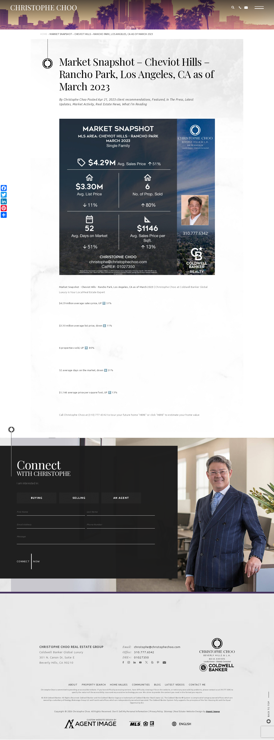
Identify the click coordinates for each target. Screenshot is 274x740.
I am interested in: (28, 483)
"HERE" (142, 414)
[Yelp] (152, 662)
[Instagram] (128, 662)
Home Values (119, 684)
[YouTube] (140, 662)
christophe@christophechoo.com (157, 647)
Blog (157, 684)
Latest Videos (175, 684)
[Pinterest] (158, 662)
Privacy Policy (156, 711)
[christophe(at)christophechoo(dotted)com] (246, 7)
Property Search (94, 684)
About (73, 684)
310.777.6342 (144, 652)
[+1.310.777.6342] (240, 7)
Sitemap (168, 711)
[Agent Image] (90, 727)
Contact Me (197, 684)
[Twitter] (146, 662)
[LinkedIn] (134, 662)
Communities (141, 684)
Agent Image (213, 711)
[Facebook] (123, 662)
